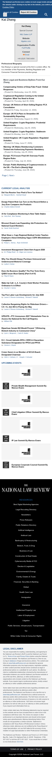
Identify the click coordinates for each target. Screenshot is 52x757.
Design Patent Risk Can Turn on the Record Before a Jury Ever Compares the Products (25, 203)
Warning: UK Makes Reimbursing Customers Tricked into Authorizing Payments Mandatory (23, 148)
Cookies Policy (8, 7)
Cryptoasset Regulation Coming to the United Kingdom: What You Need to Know (23, 97)
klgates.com (26, 41)
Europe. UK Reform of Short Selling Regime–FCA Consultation (25, 106)
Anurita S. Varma (10, 288)
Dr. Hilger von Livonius (24, 252)
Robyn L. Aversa (10, 243)
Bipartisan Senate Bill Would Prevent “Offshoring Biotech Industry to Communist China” (23, 329)
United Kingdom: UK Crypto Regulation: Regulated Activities (25, 139)
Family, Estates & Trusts (26, 577)
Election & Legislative (26, 566)
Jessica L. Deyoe (10, 345)
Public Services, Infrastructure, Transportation (26, 626)
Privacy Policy (25, 656)
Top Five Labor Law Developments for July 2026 (23, 295)
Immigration (26, 597)
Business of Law (26, 551)
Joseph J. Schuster (25, 357)
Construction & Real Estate (26, 556)
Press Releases (26, 520)
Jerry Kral (7, 216)
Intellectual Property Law (26, 610)
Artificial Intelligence (26, 530)
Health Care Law (26, 592)
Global (26, 587)
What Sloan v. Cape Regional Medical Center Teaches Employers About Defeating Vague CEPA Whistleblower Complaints (26, 237)
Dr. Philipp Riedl (9, 252)
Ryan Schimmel (22, 243)
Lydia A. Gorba (9, 264)
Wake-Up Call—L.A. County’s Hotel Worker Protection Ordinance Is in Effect (25, 284)
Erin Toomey (16, 216)
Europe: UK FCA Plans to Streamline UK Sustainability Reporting (21, 115)
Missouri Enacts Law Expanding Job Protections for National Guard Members (24, 224)
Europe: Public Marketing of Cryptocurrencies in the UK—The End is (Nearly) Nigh (24, 166)
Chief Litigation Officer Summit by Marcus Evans (30, 413)
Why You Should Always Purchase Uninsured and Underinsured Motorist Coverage (23, 260)
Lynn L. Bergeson (10, 333)
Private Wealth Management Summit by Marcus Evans (29, 387)
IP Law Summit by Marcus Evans (26, 441)
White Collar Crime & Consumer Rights (26, 636)
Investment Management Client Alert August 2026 (23, 250)
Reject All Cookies (28, 12)
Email (27, 55)
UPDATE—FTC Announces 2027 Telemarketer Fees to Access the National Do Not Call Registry (25, 317)
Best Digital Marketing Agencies (26, 504)
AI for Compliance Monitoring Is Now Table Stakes (24, 214)
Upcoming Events (11, 363)
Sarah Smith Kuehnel (11, 228)
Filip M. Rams (9, 276)
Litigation (26, 620)
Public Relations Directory (26, 525)
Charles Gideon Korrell (12, 207)
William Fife (8, 321)
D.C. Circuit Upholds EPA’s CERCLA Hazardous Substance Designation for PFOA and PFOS (23, 341)
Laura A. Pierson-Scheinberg (14, 297)
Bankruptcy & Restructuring (26, 541)
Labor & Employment (26, 615)
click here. (20, 742)
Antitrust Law (26, 535)
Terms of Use (12, 656)
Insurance (26, 605)
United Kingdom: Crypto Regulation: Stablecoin (24, 131)
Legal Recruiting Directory (26, 510)
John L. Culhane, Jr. (11, 357)
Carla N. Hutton (23, 333)
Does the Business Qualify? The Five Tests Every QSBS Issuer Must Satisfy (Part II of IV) (23, 272)
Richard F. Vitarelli (31, 297)
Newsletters (26, 515)
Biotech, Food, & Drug (26, 546)
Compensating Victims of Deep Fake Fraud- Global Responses (25, 88)
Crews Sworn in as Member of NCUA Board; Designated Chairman (21, 353)
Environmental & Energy (26, 571)
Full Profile (26, 48)
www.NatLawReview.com (17, 663)
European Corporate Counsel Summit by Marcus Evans (30, 466)
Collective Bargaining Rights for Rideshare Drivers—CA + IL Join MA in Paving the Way (25, 305)
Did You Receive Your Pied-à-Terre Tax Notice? (22, 192)
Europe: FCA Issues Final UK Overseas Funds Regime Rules (23, 157)
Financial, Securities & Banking (26, 582)
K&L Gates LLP (26, 34)
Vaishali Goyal (21, 195)
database (13, 661)
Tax (26, 631)
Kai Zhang (26, 26)
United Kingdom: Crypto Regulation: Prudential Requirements (24, 124)
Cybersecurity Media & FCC (26, 561)
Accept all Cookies (11, 12)
